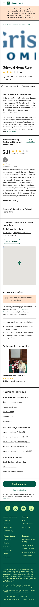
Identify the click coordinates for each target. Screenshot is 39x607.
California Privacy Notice (11, 599)
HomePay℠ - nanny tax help (28, 541)
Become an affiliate (28, 552)
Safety (24, 520)
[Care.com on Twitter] (15, 508)
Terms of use (7, 527)
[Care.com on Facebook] (7, 508)
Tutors (5, 553)
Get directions (12, 241)
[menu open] (4, 3)
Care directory (27, 556)
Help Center (26, 527)
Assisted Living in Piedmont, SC (15, 446)
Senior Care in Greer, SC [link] (21, 25)
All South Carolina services (13, 472)
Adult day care (8, 421)
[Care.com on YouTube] (23, 508)
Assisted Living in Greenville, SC (15, 437)
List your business (28, 545)
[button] (19, 45)
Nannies (6, 543)
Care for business (28, 549)
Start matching (19, 484)
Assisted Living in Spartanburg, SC (16, 442)
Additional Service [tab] (28, 86)
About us (6, 520)
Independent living (10, 407)
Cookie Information (29, 599)
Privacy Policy (23, 596)
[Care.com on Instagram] (31, 508)
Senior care (7, 557)
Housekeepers (8, 550)
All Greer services (9, 467)
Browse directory (19, 490)
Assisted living (8, 412)
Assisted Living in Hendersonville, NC (17, 451)
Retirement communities (12, 402)
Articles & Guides (27, 524)
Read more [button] (11, 132)
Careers (6, 524)
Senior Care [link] (7, 25)
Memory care (8, 416)
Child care (6, 546)
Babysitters (7, 539)
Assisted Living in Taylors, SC (14, 432)
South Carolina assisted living (14, 462)
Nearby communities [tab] (12, 86)
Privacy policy (8, 531)
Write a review (30, 140)
